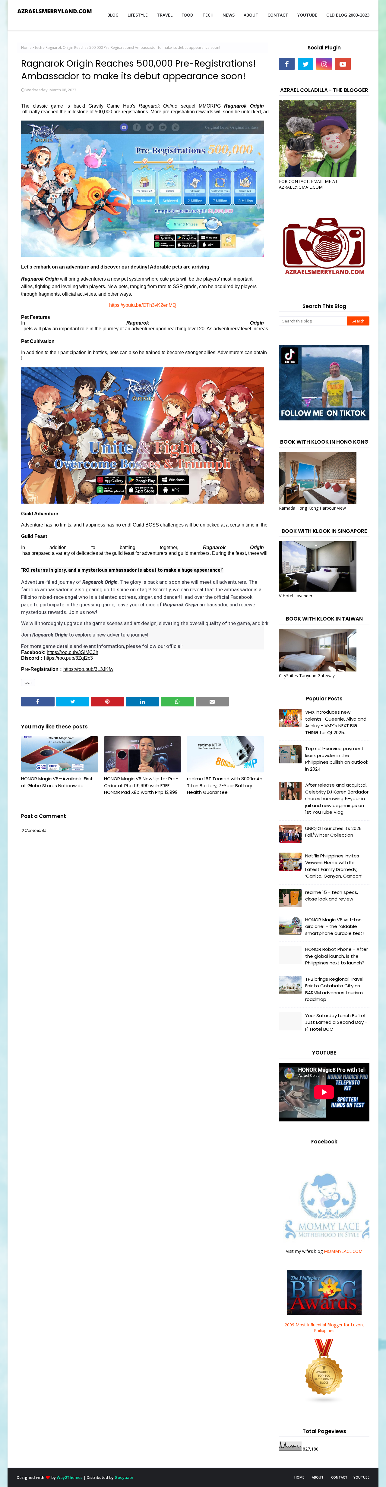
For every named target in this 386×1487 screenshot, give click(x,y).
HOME (299, 1477)
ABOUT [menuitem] (251, 15)
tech (38, 47)
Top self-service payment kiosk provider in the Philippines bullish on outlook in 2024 (336, 758)
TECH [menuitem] (208, 15)
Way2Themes (69, 1477)
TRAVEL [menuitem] (164, 15)
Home (26, 47)
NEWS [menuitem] (229, 15)
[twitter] (305, 64)
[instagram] (324, 64)
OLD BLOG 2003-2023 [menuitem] (347, 15)
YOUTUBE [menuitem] (307, 15)
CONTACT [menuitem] (277, 15)
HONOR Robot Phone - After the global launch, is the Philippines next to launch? (336, 956)
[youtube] (343, 64)
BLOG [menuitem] (113, 15)
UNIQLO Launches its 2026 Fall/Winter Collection (333, 831)
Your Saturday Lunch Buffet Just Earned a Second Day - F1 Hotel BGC (336, 1022)
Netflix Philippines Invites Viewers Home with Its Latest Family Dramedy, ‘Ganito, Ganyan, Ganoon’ (333, 866)
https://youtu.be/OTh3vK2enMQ (142, 305)
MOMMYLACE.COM (343, 1251)
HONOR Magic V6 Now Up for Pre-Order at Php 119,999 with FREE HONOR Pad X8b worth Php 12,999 (141, 785)
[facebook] (287, 64)
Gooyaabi (124, 1477)
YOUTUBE (361, 1477)
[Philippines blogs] (324, 1402)
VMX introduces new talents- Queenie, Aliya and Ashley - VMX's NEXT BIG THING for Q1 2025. (335, 722)
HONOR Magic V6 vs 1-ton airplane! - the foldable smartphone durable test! (334, 926)
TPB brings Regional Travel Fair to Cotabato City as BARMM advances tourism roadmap (334, 989)
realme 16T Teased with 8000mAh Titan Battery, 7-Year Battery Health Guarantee (224, 785)
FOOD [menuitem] (187, 15)
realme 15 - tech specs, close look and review (331, 895)
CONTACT (339, 1477)
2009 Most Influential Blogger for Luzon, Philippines (324, 1327)
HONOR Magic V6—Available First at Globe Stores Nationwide (57, 782)
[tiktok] (361, 64)
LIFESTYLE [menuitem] (138, 15)
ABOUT (318, 1477)
